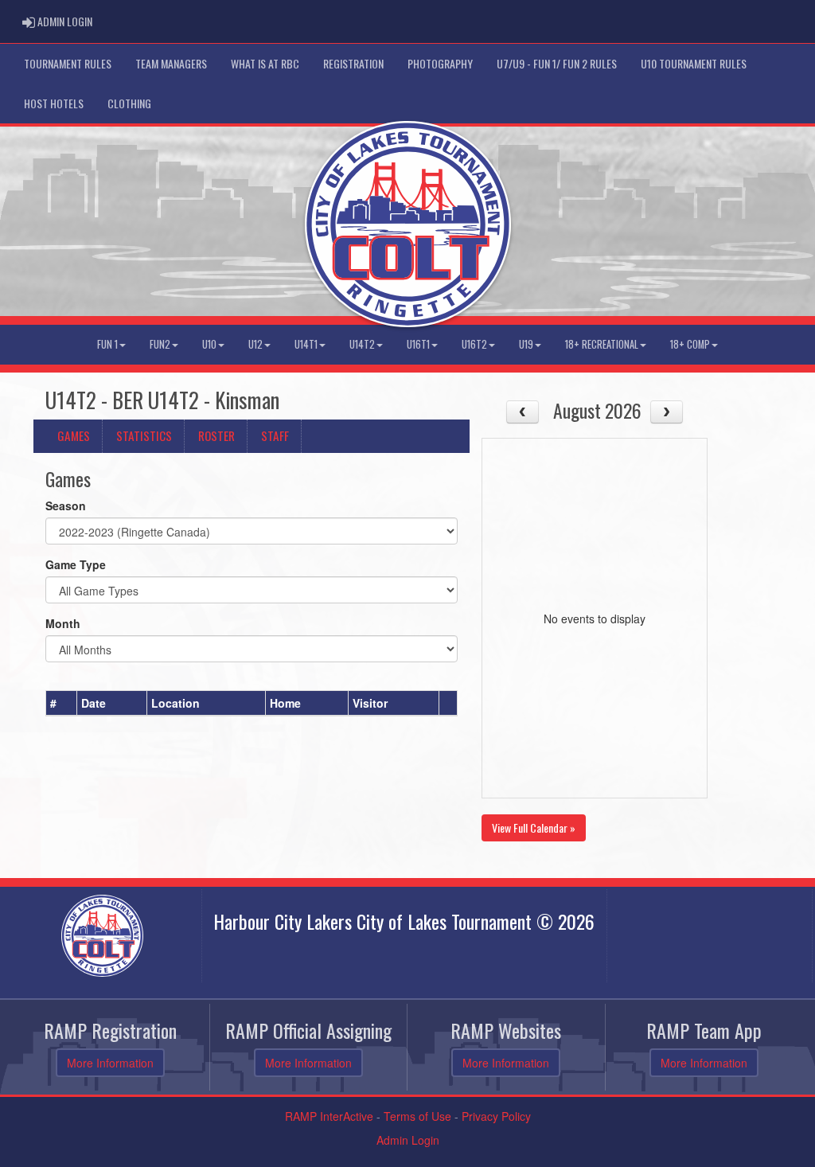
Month (62, 623)
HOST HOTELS (54, 103)
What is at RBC (265, 63)
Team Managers (171, 63)
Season (65, 505)
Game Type (75, 564)
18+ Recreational (601, 344)
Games (73, 435)
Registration (353, 63)
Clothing (129, 103)
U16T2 (474, 344)
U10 (209, 344)
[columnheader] (61, 703)
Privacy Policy (496, 1116)
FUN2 (160, 344)
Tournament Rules (67, 63)
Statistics (144, 435)
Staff (275, 435)
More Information (110, 1063)
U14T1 (306, 344)
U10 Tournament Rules (694, 63)
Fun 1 (107, 344)
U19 (526, 344)
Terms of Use (417, 1116)
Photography (440, 63)
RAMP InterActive (329, 1116)
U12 (255, 344)
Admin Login (407, 1140)
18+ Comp (690, 344)
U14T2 (362, 344)
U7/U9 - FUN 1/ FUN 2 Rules (557, 63)
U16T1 (418, 344)
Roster (216, 435)
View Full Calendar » (533, 827)
